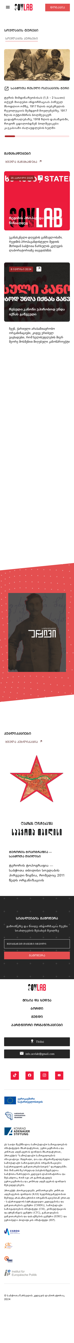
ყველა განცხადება (23, 161)
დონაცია (57, 7)
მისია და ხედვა (37, 1000)
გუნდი (37, 1017)
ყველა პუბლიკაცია (24, 742)
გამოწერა (37, 955)
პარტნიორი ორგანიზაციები (37, 1025)
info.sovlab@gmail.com (37, 1053)
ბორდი (37, 1008)
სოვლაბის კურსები (21, 38)
